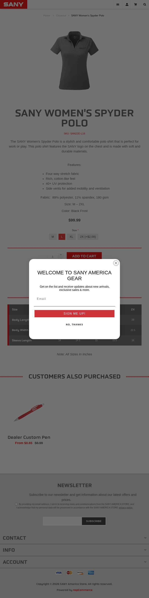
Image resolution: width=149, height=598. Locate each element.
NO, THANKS (74, 324)
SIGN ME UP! (74, 313)
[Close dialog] (116, 263)
